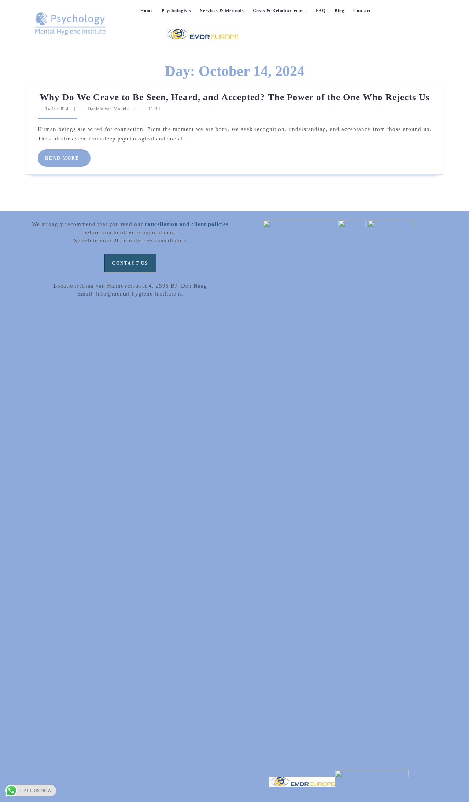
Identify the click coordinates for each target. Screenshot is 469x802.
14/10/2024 (57, 108)
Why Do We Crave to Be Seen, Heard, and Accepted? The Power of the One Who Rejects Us (235, 97)
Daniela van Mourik (108, 108)
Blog (339, 10)
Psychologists (176, 10)
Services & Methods (222, 10)
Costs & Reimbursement (280, 10)
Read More (68, 161)
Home (146, 10)
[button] (130, 263)
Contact (362, 10)
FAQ (321, 10)
